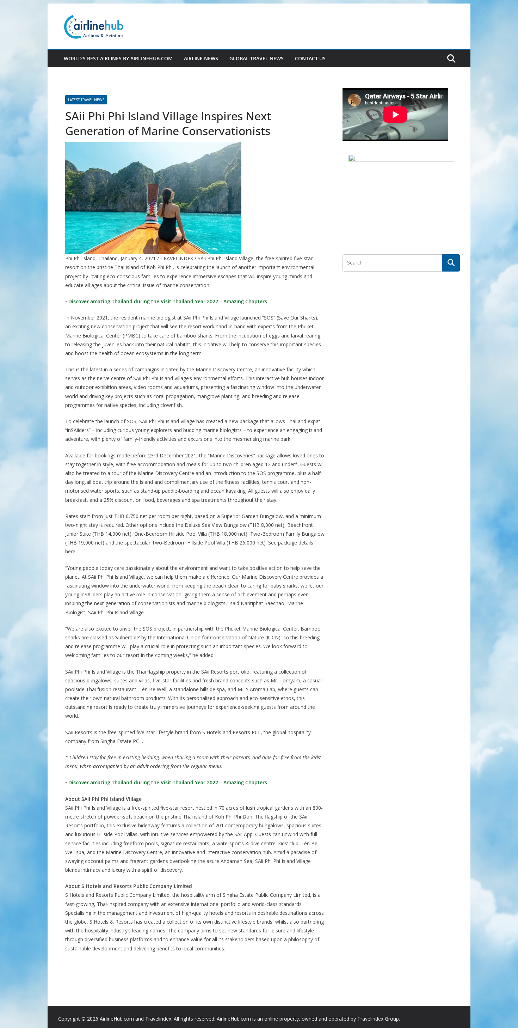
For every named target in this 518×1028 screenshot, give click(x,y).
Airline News (201, 58)
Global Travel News (256, 58)
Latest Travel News (86, 99)
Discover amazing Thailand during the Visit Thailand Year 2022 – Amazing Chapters (167, 301)
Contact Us (310, 58)
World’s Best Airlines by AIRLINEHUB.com (118, 58)
